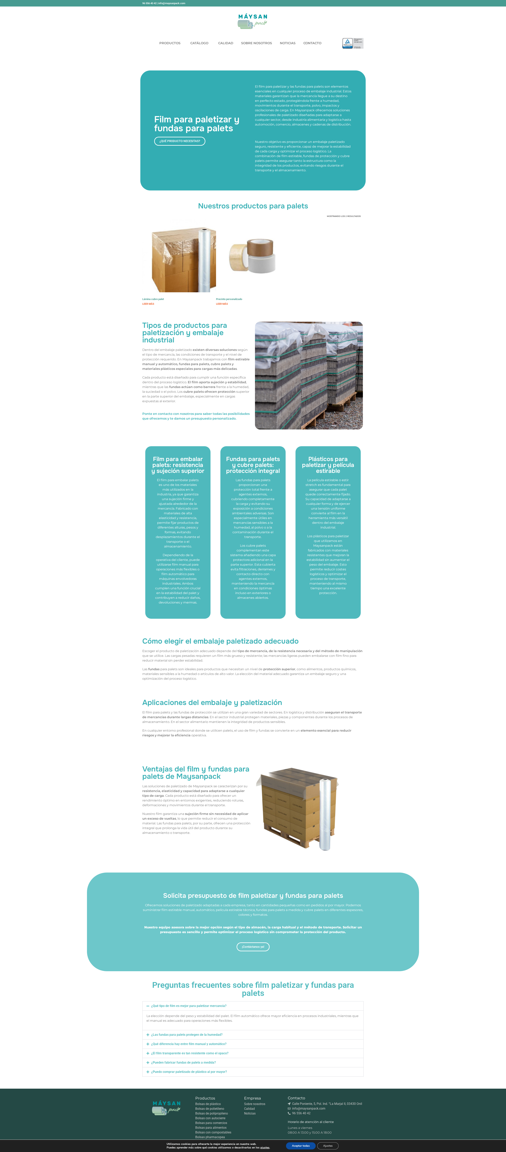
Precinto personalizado (229, 299)
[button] (253, 1005)
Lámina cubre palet (153, 299)
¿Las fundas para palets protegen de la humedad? (187, 1035)
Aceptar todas (301, 1146)
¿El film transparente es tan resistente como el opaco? (189, 1053)
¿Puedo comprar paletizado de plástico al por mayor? (189, 1072)
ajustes (264, 1147)
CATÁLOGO (199, 43)
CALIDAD (225, 43)
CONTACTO (312, 43)
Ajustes (328, 1146)
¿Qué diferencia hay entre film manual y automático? (189, 1044)
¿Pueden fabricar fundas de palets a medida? (183, 1062)
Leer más (148, 303)
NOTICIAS (287, 43)
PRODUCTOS (169, 43)
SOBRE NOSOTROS (256, 43)
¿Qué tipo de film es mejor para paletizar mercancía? (189, 1006)
